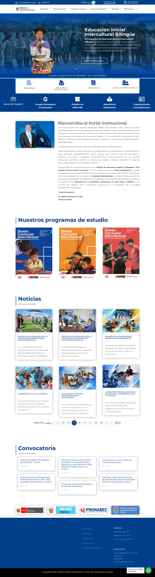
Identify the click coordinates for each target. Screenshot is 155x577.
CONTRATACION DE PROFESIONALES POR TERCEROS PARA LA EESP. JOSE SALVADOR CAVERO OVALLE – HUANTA (36, 479)
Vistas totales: (120, 539)
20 (101, 423)
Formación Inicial (59, 9)
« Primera (48, 422)
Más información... (94, 60)
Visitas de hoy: (120, 532)
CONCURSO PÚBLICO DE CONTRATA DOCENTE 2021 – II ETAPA (35, 461)
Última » (118, 423)
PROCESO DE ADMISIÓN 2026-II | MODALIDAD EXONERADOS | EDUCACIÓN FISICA (33, 338)
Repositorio (87, 543)
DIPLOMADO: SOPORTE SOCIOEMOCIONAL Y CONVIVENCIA (72, 396)
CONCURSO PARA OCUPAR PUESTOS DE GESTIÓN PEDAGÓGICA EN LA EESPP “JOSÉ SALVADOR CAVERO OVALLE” (118, 479)
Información (128, 9)
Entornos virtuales (91, 548)
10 (96, 423)
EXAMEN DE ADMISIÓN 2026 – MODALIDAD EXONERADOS (119, 337)
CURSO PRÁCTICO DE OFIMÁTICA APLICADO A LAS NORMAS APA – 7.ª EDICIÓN (120, 394)
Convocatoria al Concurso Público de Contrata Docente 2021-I (117, 461)
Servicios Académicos (99, 9)
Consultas (87, 534)
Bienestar (115, 9)
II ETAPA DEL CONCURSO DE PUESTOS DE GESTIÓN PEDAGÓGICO (76, 485)
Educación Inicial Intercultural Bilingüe (110, 32)
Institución (44, 9)
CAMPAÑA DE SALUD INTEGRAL (33, 394)
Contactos (87, 539)
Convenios (93, 88)
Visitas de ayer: (120, 535)
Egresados (87, 529)
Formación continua (78, 9)
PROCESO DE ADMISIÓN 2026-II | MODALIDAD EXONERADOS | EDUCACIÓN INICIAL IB (76, 338)
